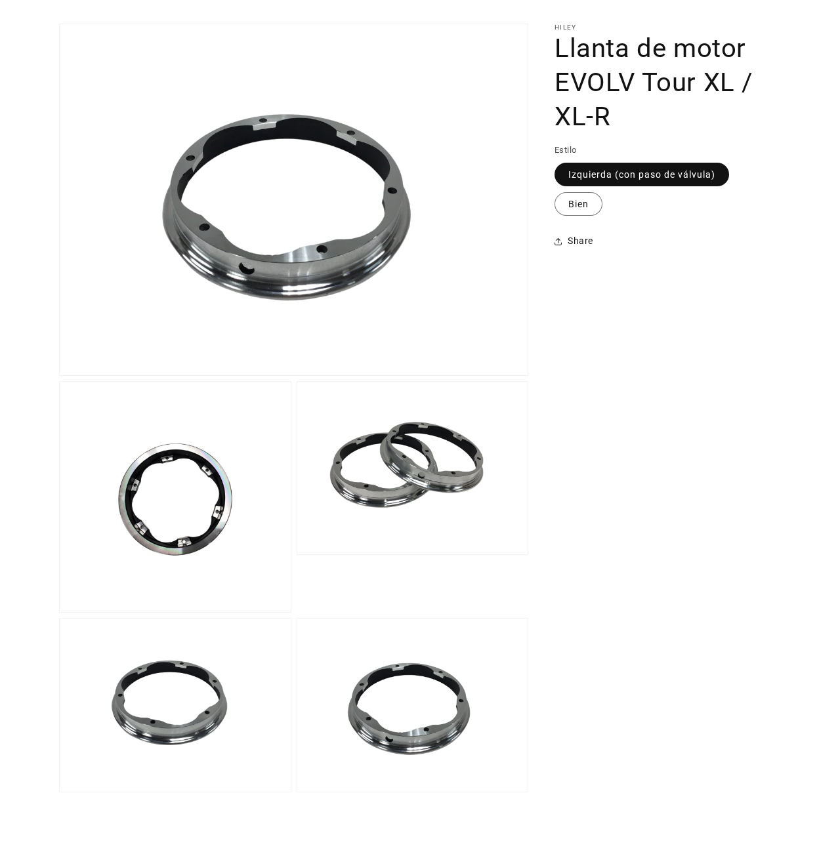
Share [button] (580, 240)
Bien (578, 204)
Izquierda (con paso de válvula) (641, 174)
